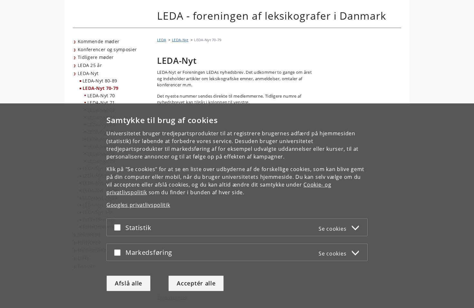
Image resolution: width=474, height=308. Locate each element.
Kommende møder (98, 41)
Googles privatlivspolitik (138, 204)
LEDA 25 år (90, 65)
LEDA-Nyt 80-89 (100, 81)
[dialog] (237, 205)
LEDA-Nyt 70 (101, 95)
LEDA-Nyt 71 (101, 103)
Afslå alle (128, 283)
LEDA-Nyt (88, 73)
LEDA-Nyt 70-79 (100, 88)
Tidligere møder (96, 57)
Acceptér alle (196, 283)
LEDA (161, 39)
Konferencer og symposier (107, 49)
